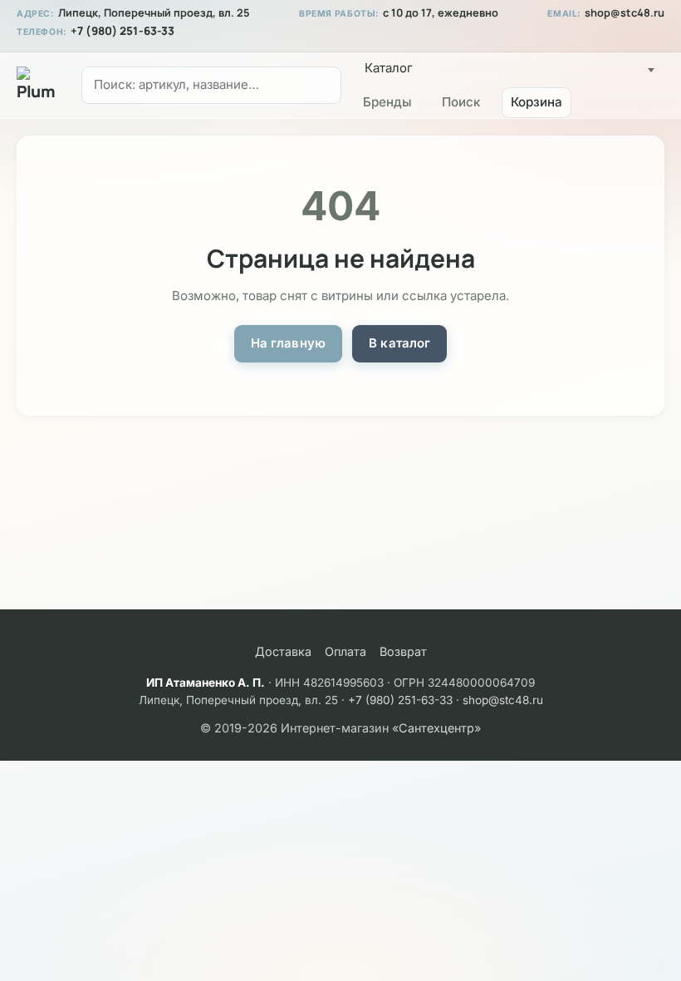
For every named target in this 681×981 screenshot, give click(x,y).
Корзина (536, 102)
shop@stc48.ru (624, 13)
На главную (288, 343)
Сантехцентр (436, 728)
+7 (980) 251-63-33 (122, 30)
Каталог (389, 68)
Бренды (387, 102)
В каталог (399, 343)
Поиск (461, 102)
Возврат (403, 651)
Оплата (345, 651)
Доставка (283, 651)
